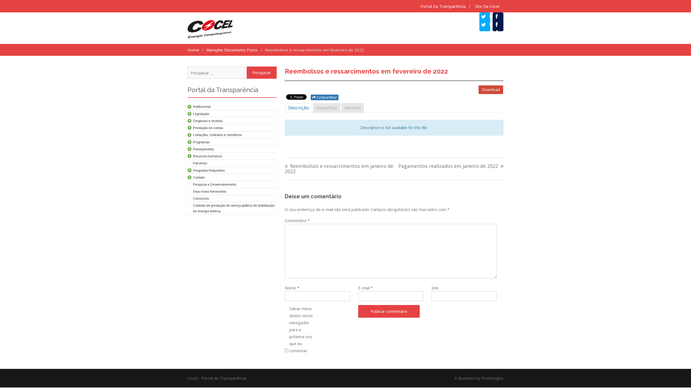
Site (435, 287)
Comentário (297, 220)
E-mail (365, 287)
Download (491, 89)
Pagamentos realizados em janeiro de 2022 (448, 166)
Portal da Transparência (443, 6)
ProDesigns (492, 378)
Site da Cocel (487, 6)
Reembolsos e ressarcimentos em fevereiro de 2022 (366, 71)
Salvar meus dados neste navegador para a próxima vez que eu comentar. (301, 329)
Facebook (500, 25)
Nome (292, 287)
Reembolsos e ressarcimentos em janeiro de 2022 (339, 169)
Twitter (487, 25)
